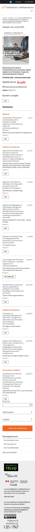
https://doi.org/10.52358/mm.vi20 (16, 87)
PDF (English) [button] (9, 276)
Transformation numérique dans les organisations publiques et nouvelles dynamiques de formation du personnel (13, 289)
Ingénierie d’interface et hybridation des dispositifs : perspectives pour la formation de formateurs (13, 185)
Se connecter (29, 2)
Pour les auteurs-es (10, 444)
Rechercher (6, 402)
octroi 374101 (23, 502)
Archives (11, 18)
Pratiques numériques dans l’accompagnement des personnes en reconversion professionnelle (13, 239)
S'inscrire (18, 2)
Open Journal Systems (10, 452)
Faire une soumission (17, 428)
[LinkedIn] (11, 2)
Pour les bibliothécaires (11, 448)
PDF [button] (5, 101)
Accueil (5, 18)
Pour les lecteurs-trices (11, 440)
